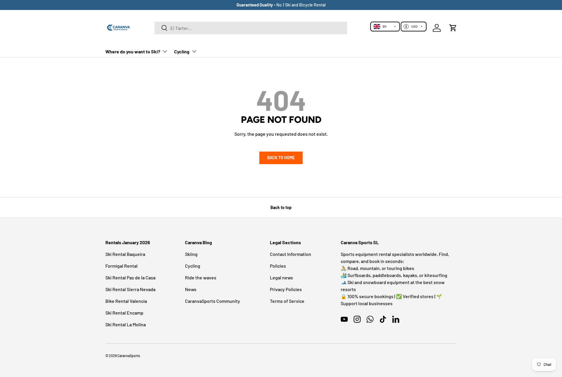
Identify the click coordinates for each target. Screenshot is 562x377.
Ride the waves (200, 277)
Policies (278, 266)
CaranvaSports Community (212, 301)
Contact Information (290, 254)
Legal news (281, 277)
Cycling (181, 51)
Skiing (191, 254)
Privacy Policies (286, 289)
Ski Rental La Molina (125, 324)
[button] (453, 27)
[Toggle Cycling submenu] (194, 51)
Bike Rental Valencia (126, 301)
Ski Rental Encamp (124, 312)
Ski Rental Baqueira (125, 254)
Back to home (281, 157)
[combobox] (251, 28)
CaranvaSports (128, 356)
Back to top (281, 207)
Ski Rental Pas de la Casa (130, 277)
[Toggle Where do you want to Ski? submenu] (164, 51)
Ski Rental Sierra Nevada (130, 289)
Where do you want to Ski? (132, 51)
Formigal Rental (121, 266)
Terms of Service (287, 301)
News (190, 289)
